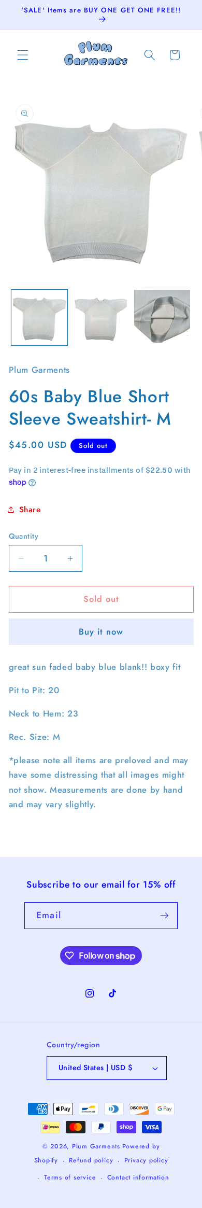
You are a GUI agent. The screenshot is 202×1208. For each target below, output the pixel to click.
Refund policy (91, 1160)
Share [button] (30, 509)
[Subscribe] (164, 915)
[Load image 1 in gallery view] (39, 318)
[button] (22, 55)
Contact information (138, 1177)
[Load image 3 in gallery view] (162, 318)
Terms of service (70, 1177)
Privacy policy (146, 1160)
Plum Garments (96, 1146)
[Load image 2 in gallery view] (101, 318)
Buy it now (101, 631)
